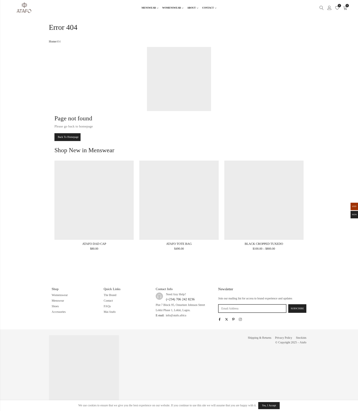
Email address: (252, 308)
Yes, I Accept (269, 405)
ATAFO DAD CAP (94, 244)
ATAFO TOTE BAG (179, 244)
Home (52, 41)
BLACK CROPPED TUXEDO (264, 244)
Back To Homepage (68, 137)
